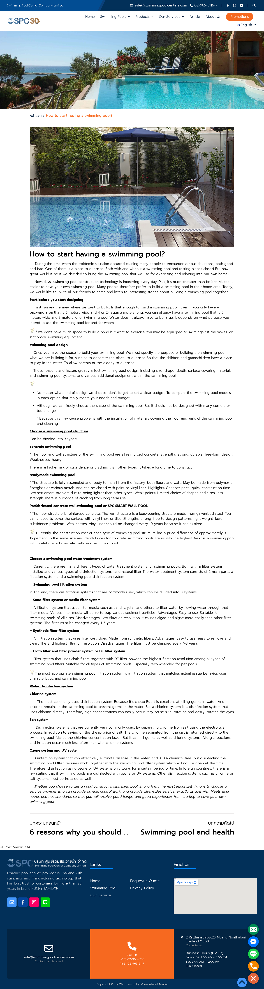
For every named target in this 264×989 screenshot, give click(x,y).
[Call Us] (132, 946)
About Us (213, 16)
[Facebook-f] (228, 5)
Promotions (239, 16)
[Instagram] (234, 5)
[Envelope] (12, 902)
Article (194, 16)
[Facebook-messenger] (241, 5)
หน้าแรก (36, 115)
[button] (254, 5)
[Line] (45, 902)
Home (90, 16)
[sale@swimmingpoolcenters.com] (48, 948)
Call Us (132, 955)
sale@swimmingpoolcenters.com (49, 957)
